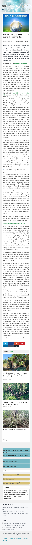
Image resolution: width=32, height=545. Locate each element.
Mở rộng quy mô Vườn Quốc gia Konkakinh (15, 429)
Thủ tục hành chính (10, 466)
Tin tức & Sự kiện (25, 41)
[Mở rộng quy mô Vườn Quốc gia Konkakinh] (16, 419)
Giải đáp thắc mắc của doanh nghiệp (14, 223)
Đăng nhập (18, 538)
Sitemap (5, 540)
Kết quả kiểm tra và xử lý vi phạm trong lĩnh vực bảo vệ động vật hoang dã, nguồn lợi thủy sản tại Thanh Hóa (16, 375)
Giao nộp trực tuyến (11, 461)
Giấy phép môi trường (20, 63)
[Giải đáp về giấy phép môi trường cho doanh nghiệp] (16, 23)
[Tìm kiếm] (29, 10)
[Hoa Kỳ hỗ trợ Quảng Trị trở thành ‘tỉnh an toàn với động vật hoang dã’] (16, 391)
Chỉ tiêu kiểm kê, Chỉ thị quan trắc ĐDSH (17, 455)
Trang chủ (5, 538)
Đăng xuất (25, 538)
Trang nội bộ (12, 538)
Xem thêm (8, 498)
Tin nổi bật (18, 41)
